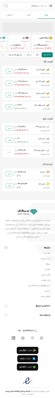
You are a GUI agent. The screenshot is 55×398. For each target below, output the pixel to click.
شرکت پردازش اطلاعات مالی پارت (17, 391)
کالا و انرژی (45, 274)
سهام (48, 264)
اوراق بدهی (45, 296)
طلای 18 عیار (40, 70)
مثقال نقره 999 (39, 150)
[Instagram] (32, 338)
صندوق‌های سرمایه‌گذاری (39, 285)
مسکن (47, 291)
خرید (9, 71)
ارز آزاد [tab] (29, 55)
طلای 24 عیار (40, 81)
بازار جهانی (45, 280)
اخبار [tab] (29, 15)
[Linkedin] (13, 338)
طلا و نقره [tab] (47, 55)
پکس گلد (41, 184)
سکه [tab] (37, 55)
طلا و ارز (46, 253)
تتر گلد (42, 172)
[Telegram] (42, 338)
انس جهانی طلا (39, 105)
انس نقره (41, 138)
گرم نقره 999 (40, 127)
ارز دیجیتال (45, 258)
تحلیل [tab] (9, 15)
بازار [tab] (46, 15)
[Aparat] (23, 338)
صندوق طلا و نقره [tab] (15, 55)
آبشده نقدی (40, 93)
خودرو (47, 269)
